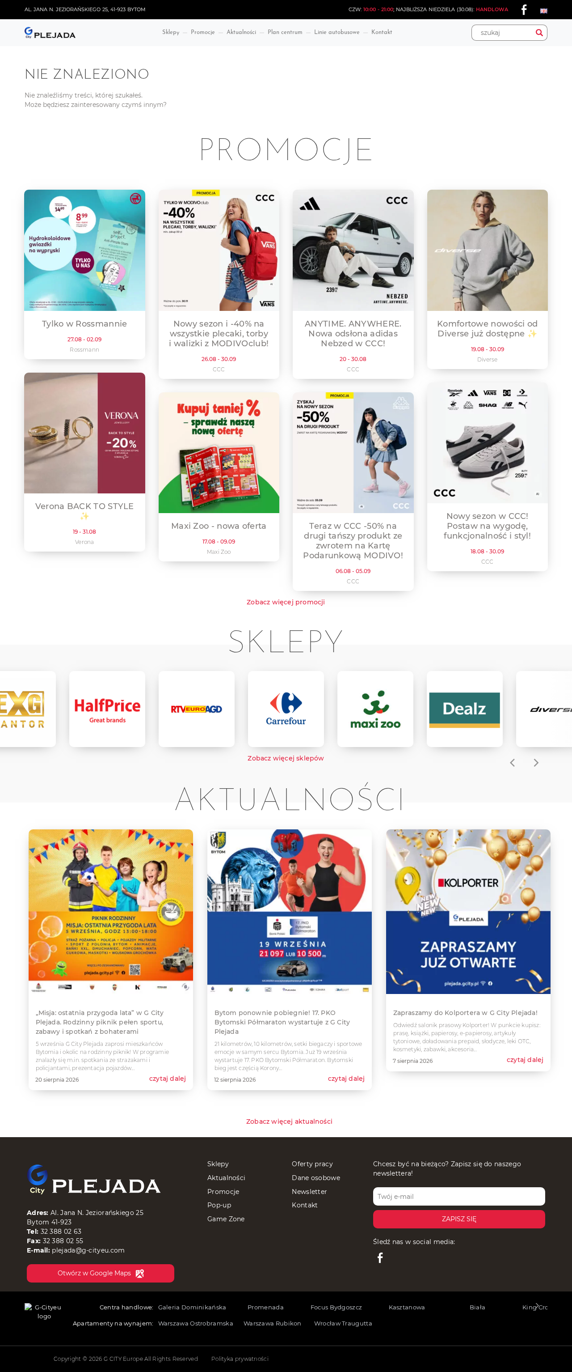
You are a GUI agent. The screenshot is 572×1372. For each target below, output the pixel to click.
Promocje (203, 32)
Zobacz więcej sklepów (286, 758)
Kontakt (381, 32)
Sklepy (170, 32)
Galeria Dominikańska (192, 1307)
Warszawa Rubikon (273, 1323)
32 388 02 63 (61, 1232)
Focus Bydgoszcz (336, 1307)
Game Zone (226, 1219)
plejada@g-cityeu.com (88, 1250)
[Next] (535, 762)
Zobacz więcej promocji (286, 602)
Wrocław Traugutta (343, 1323)
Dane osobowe (316, 1178)
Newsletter (309, 1192)
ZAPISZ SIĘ (459, 1219)
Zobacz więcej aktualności (289, 1121)
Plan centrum (285, 32)
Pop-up (219, 1205)
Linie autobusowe (337, 32)
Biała (478, 1307)
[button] (537, 1308)
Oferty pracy (312, 1164)
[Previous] (513, 762)
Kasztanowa (407, 1307)
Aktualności (241, 32)
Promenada (266, 1307)
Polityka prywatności (240, 1358)
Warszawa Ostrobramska (195, 1323)
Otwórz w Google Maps (94, 1273)
